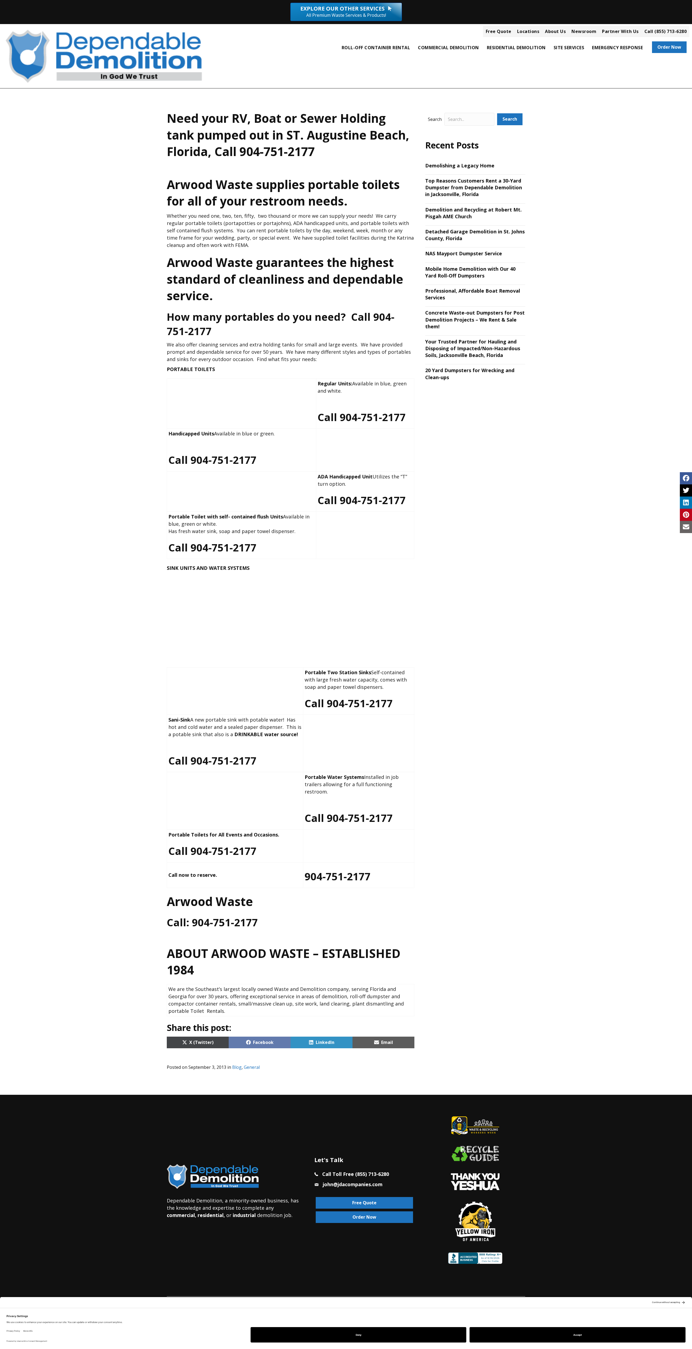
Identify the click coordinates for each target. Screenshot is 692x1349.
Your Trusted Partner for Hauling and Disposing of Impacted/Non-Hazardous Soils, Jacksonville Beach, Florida (472, 348)
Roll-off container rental (376, 48)
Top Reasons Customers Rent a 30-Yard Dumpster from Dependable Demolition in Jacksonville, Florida (473, 187)
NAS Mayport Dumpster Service (463, 253)
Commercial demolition (448, 48)
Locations (528, 31)
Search (435, 119)
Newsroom (583, 31)
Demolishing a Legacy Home (459, 165)
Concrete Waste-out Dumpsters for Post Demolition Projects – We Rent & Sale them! (475, 319)
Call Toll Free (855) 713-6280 (355, 1174)
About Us (555, 31)
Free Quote (498, 31)
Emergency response (617, 48)
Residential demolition (516, 48)
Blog (237, 1067)
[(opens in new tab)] (475, 1181)
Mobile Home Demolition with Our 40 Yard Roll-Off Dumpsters (470, 272)
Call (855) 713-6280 (665, 31)
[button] (510, 119)
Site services (569, 48)
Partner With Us (620, 31)
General (252, 1067)
